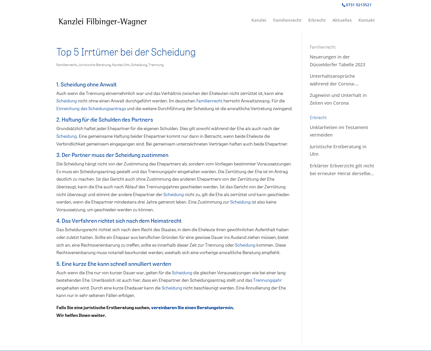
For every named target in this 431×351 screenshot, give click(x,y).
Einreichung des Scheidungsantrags (91, 108)
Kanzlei (258, 20)
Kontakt (366, 20)
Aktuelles (342, 20)
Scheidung (139, 65)
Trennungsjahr (267, 280)
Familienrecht (287, 20)
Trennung (156, 65)
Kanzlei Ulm (121, 65)
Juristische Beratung (94, 65)
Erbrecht (317, 20)
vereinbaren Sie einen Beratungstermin (192, 307)
